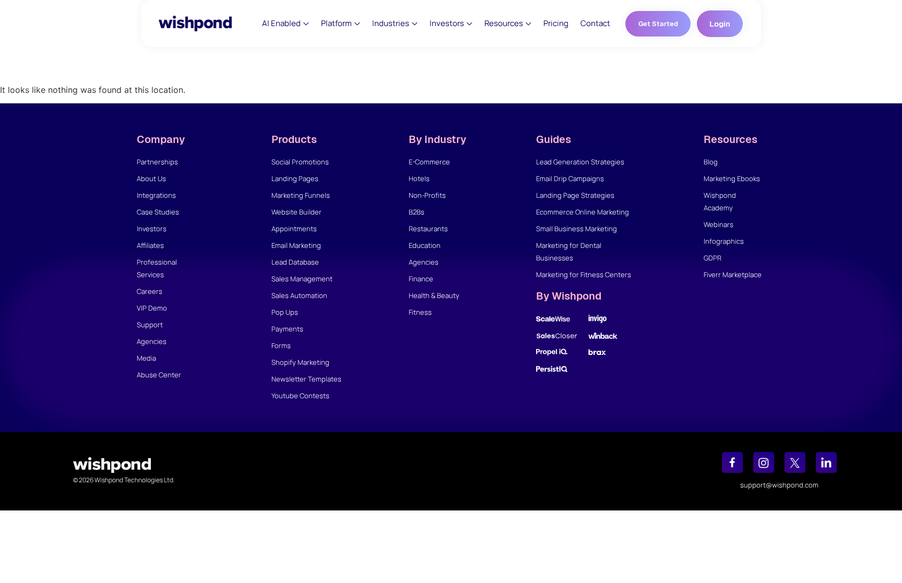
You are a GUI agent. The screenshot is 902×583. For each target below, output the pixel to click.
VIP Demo (152, 308)
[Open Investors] (469, 24)
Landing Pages (294, 178)
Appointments (294, 228)
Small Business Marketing (576, 228)
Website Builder (296, 212)
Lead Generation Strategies (580, 161)
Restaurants (428, 228)
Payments (287, 329)
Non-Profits (427, 195)
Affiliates (150, 245)
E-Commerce (429, 161)
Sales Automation (299, 295)
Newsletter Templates (306, 379)
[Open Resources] (528, 24)
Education (425, 245)
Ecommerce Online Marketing (582, 212)
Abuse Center (159, 374)
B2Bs (416, 212)
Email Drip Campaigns (570, 178)
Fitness (420, 312)
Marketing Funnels (300, 195)
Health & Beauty (434, 295)
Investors (152, 228)
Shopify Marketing (300, 362)
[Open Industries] (415, 24)
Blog (711, 161)
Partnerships (157, 161)
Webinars (718, 224)
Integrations (156, 195)
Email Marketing (296, 245)
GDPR (712, 258)
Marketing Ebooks (732, 178)
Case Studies (158, 212)
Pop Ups (284, 312)
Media (146, 358)
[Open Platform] (357, 24)
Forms (281, 345)
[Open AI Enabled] (306, 24)
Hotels (419, 178)
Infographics (724, 241)
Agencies (152, 341)
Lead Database (295, 262)
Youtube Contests (300, 395)
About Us (151, 178)
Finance (421, 278)
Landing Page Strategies (575, 195)
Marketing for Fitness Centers (583, 274)
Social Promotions (300, 161)
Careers (149, 291)
